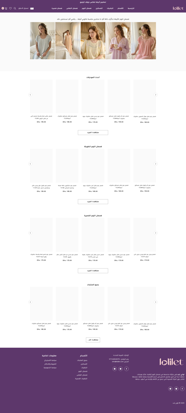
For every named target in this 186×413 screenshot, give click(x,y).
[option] (145, 102)
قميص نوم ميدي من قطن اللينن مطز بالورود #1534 (67, 255)
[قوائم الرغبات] (10, 8)
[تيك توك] (170, 389)
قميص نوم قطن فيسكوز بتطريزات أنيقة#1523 (67, 117)
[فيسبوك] (182, 389)
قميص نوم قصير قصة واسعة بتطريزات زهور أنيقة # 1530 (41, 255)
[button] (30, 95)
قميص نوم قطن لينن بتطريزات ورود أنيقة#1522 (93, 186)
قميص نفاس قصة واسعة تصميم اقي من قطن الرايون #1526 (41, 117)
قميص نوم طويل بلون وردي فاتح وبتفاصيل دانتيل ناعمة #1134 (41, 186)
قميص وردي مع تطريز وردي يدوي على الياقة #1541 (145, 255)
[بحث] (15, 8)
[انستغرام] (176, 389)
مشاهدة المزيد (93, 132)
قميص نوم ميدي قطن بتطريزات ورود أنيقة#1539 (92, 117)
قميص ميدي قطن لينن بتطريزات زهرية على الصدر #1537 (93, 255)
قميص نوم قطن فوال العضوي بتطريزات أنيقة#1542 (144, 117)
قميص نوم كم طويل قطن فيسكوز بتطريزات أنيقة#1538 (119, 117)
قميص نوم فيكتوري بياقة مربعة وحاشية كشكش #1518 (67, 186)
